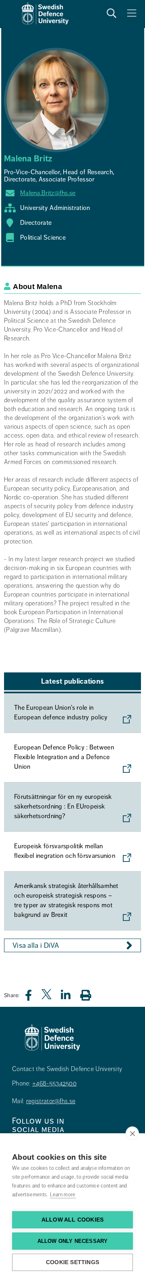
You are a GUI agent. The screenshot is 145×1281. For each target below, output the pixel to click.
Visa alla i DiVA (35, 945)
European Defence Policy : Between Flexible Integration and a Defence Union (64, 757)
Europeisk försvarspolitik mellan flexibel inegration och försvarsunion (64, 851)
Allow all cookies (72, 1220)
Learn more (63, 1194)
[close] (132, 1133)
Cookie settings (72, 1262)
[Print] (89, 995)
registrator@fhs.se (50, 1101)
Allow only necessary (72, 1241)
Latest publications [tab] (72, 681)
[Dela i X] (47, 997)
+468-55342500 (54, 1083)
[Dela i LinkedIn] (70, 997)
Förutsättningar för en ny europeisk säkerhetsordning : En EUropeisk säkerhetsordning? (63, 806)
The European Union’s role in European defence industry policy (61, 712)
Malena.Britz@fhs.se (48, 193)
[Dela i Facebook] (33, 997)
